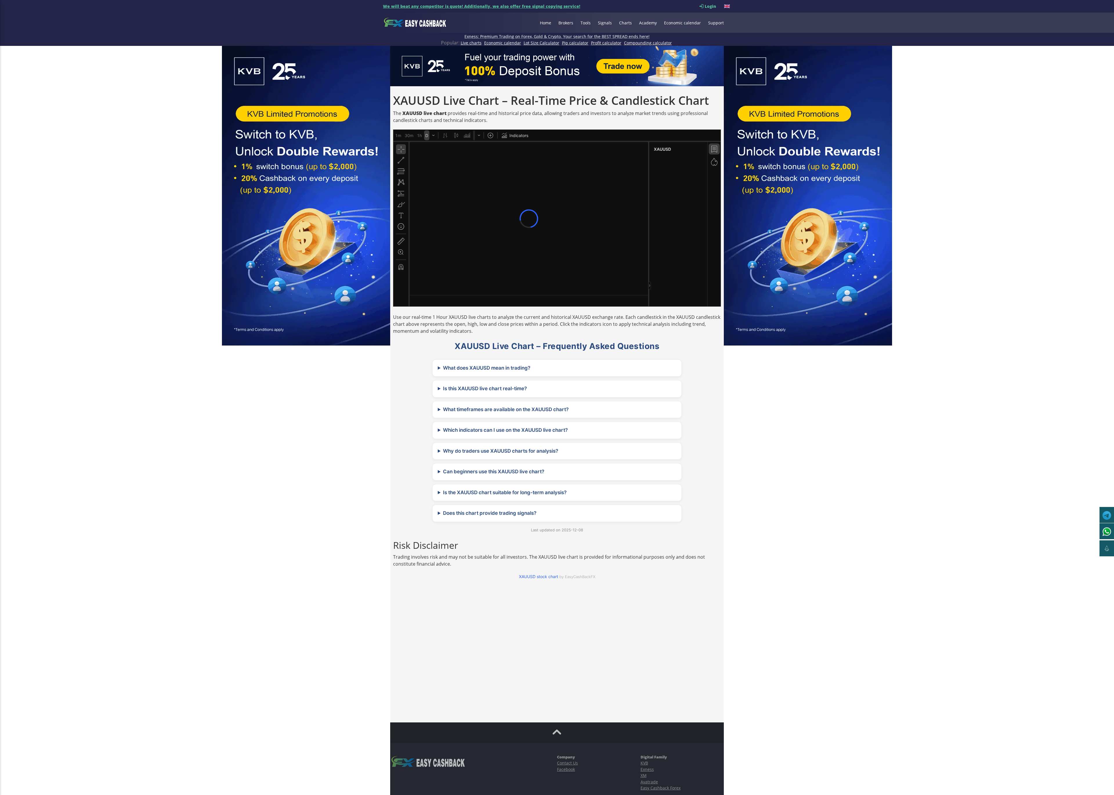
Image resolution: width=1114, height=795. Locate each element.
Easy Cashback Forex (661, 788)
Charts (625, 23)
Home (545, 23)
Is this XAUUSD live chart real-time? (485, 388)
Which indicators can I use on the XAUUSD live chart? (505, 430)
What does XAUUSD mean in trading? (486, 368)
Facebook (566, 769)
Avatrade (649, 782)
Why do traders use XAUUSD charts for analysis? (500, 451)
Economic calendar (682, 23)
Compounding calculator (648, 43)
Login (714, 6)
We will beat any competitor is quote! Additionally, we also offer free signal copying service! (481, 6)
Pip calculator (575, 43)
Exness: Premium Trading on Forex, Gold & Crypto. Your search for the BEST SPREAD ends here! (557, 36)
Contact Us (567, 763)
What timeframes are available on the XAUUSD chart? (506, 409)
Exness (647, 769)
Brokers (565, 23)
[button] (727, 6)
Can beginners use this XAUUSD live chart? (493, 471)
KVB (644, 763)
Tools (585, 23)
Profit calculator (606, 43)
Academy (648, 23)
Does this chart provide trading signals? (489, 513)
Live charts (471, 43)
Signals (605, 23)
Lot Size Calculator (541, 43)
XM (644, 775)
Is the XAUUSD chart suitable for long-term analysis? (505, 492)
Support (716, 23)
